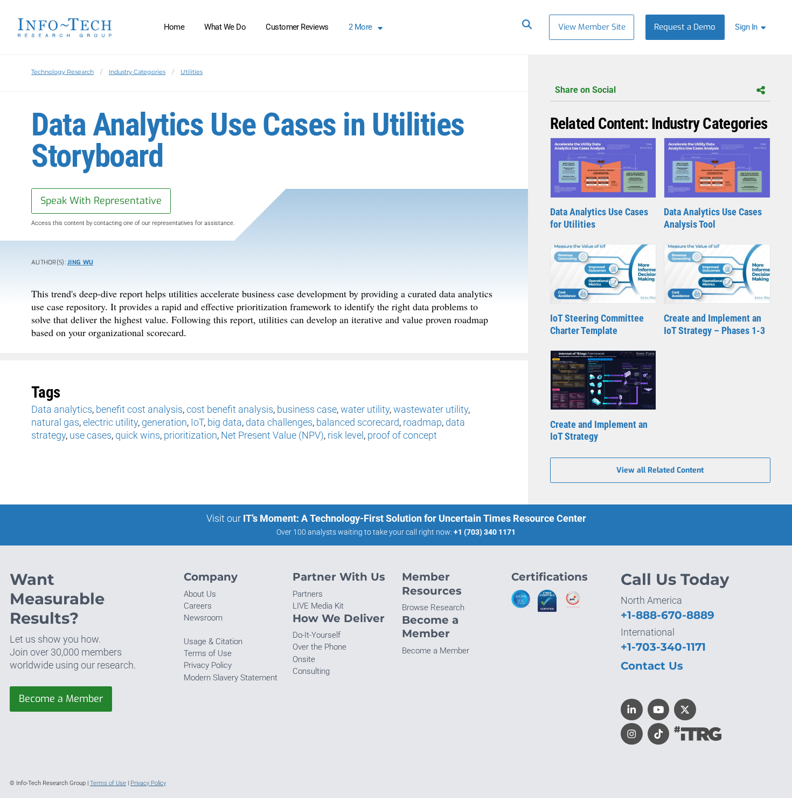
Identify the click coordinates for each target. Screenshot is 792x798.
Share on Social (585, 90)
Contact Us (652, 665)
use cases (91, 435)
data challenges (279, 422)
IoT (197, 422)
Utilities (191, 72)
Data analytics (61, 409)
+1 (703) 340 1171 (485, 532)
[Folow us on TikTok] (659, 734)
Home (174, 27)
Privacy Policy (208, 665)
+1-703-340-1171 (663, 646)
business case (307, 409)
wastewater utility (430, 409)
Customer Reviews (297, 27)
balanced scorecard (357, 422)
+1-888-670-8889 (667, 615)
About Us (200, 594)
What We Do (225, 27)
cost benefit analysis (229, 409)
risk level (346, 435)
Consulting (311, 671)
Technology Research (62, 72)
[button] (752, 27)
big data (224, 422)
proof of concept (402, 435)
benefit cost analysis (139, 409)
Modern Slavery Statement (230, 678)
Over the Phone (319, 647)
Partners (308, 594)
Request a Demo (684, 27)
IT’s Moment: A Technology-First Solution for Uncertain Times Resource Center (414, 518)
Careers (198, 606)
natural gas (55, 422)
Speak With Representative (101, 200)
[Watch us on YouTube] (659, 710)
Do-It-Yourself (317, 635)
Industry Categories (137, 72)
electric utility (110, 422)
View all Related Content (660, 470)
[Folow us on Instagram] (632, 734)
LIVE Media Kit (318, 606)
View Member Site (592, 27)
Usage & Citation (213, 641)
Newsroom (203, 618)
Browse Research (433, 607)
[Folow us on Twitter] (685, 710)
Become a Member (61, 698)
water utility (365, 409)
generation (164, 422)
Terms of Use (208, 653)
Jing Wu (80, 262)
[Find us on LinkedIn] (632, 710)
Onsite (304, 659)
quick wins (137, 435)
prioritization (190, 435)
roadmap (422, 422)
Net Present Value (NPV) (272, 435)
